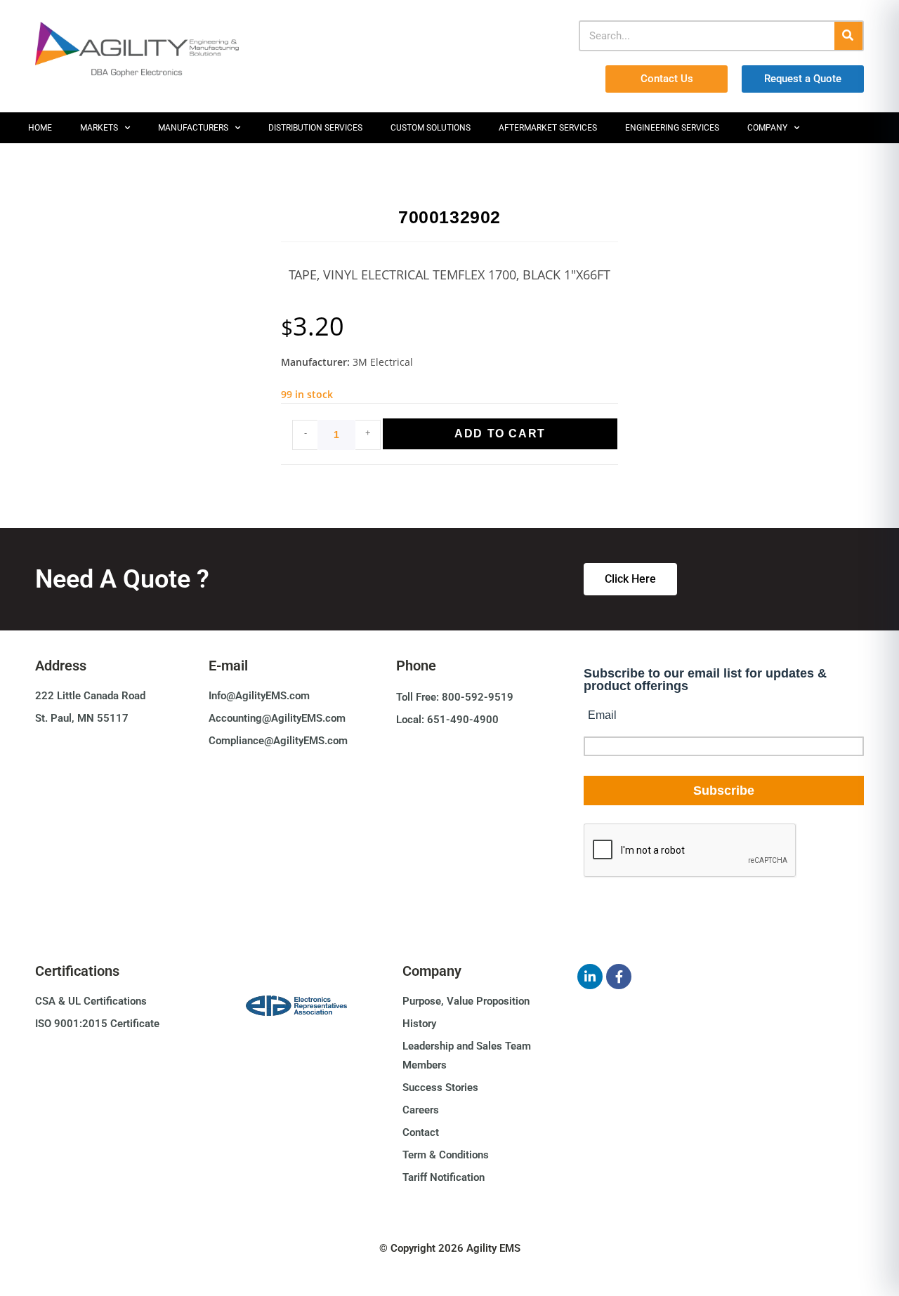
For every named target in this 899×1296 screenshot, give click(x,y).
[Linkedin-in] (590, 976)
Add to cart (500, 433)
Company (767, 128)
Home (40, 128)
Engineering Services (672, 128)
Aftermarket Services (548, 128)
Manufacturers (193, 128)
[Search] (848, 36)
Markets (99, 128)
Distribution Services (315, 128)
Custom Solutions (431, 128)
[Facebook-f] (618, 976)
